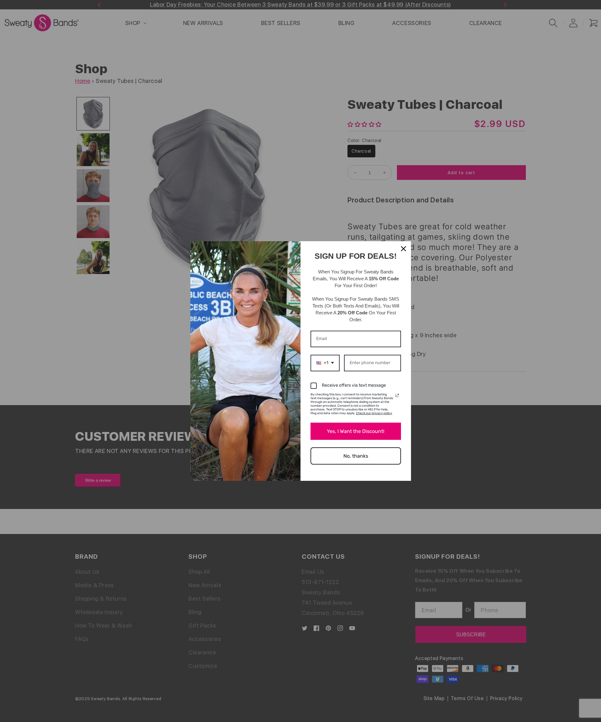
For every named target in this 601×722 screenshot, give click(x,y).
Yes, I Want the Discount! (355, 431)
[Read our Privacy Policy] (397, 395)
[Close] (403, 248)
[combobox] (325, 363)
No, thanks (355, 456)
